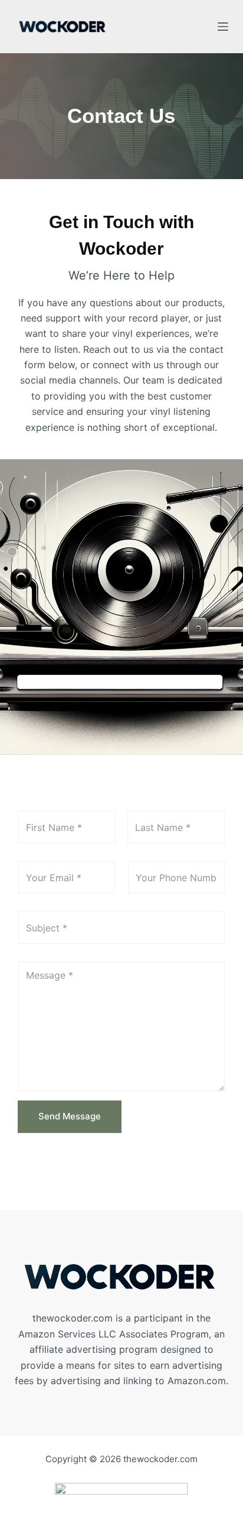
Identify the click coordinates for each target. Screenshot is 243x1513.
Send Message (69, 1116)
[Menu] (223, 26)
